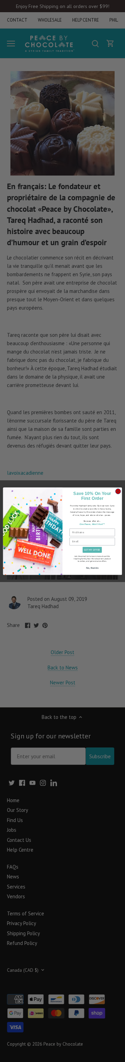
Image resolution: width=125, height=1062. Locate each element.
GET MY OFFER (92, 549)
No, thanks (92, 568)
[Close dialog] (117, 491)
